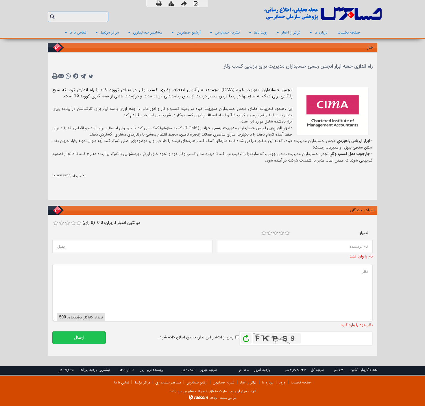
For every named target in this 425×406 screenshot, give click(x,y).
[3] (275, 233)
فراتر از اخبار (248, 382)
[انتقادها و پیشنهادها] (196, 4)
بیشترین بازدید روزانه (95, 369)
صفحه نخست (301, 382)
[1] (264, 233)
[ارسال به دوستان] (184, 3)
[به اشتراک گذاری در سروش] (75, 76)
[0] (55, 223)
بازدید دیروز (209, 369)
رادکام (213, 398)
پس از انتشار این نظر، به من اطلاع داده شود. (195, 337)
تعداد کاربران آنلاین (363, 369)
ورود (282, 382)
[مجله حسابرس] (299, 13)
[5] (287, 233)
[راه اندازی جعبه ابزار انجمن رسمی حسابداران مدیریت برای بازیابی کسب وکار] (332, 110)
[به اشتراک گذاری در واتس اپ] (68, 76)
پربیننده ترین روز (151, 369)
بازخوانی (246, 336)
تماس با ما (121, 382)
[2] (269, 233)
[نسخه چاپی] (159, 3)
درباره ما (268, 382)
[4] (281, 233)
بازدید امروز (262, 369)
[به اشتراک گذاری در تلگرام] (83, 76)
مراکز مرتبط (142, 382)
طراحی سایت (227, 398)
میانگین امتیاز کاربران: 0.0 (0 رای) (111, 223)
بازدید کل (317, 369)
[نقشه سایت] (171, 4)
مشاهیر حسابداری (168, 382)
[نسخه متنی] (55, 76)
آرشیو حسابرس (196, 382)
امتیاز (364, 233)
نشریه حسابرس (223, 382)
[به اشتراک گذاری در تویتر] (90, 76)
